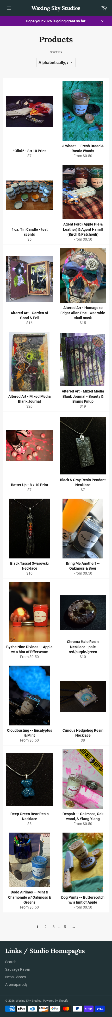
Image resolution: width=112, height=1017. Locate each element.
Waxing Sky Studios (56, 8)
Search (10, 962)
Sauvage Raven (17, 969)
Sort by (56, 52)
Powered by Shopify (55, 1000)
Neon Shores (15, 977)
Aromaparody (16, 984)
